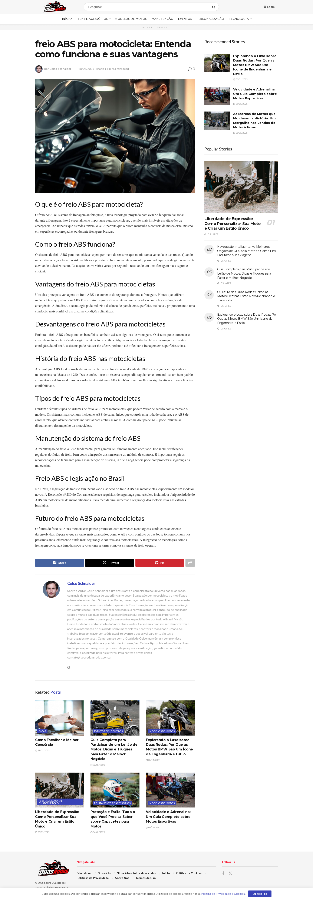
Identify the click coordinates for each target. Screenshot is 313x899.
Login (270, 7)
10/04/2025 (86, 68)
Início (67, 18)
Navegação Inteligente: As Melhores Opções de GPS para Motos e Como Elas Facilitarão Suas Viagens (246, 251)
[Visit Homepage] (56, 6)
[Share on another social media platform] (190, 563)
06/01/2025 (98, 764)
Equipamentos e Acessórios (112, 803)
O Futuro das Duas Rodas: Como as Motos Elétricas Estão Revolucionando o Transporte (246, 296)
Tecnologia (239, 18)
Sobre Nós (122, 878)
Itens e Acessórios (92, 18)
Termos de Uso (145, 878)
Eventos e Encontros (108, 731)
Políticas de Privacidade (93, 878)
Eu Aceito (260, 893)
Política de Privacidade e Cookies (223, 893)
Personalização (210, 18)
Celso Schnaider (60, 68)
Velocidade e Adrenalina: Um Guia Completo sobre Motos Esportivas (168, 816)
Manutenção (163, 18)
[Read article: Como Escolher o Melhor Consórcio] (59, 717)
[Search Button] (214, 7)
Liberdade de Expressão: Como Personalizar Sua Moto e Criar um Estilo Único (232, 223)
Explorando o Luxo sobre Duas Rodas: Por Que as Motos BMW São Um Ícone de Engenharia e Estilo (254, 65)
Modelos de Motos (131, 18)
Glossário (104, 873)
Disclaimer (84, 873)
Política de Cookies (189, 873)
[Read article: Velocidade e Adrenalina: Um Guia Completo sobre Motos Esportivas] (170, 790)
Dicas (42, 731)
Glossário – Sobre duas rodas (136, 873)
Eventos (185, 18)
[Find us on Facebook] (223, 873)
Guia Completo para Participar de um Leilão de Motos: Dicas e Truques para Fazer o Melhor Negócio (114, 749)
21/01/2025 (43, 750)
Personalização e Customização (50, 802)
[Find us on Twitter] (230, 873)
